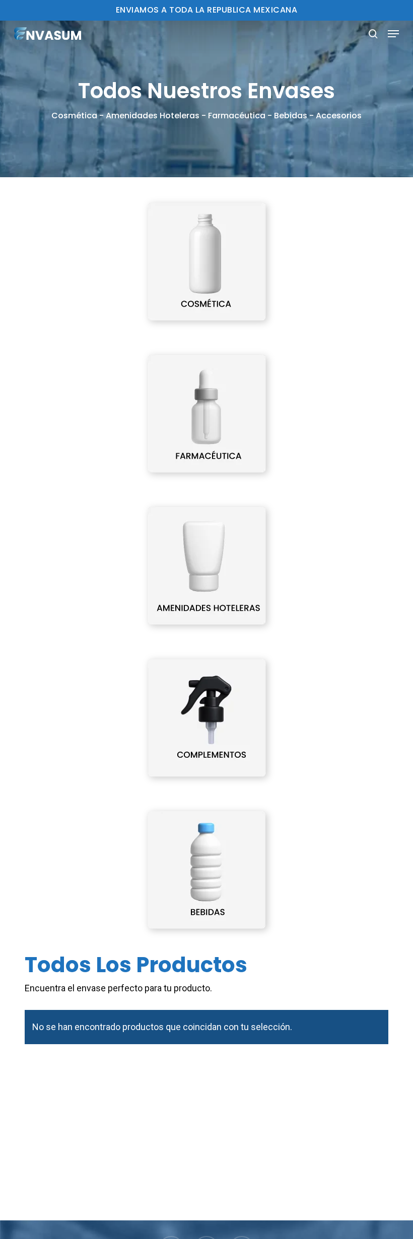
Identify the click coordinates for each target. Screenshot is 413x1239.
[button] (393, 34)
